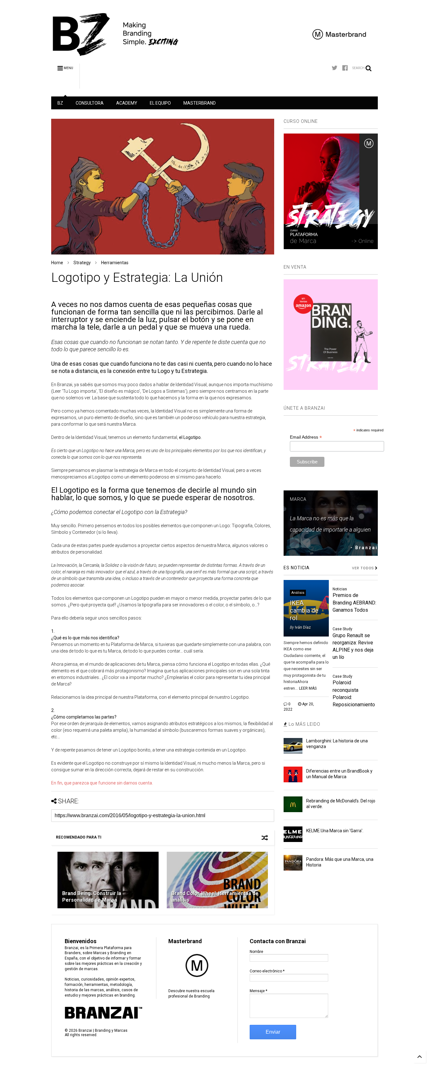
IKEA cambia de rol (304, 610)
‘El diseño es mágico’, (120, 391)
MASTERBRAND (199, 103)
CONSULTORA (90, 103)
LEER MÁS (308, 688)
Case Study (342, 629)
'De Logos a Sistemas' (163, 391)
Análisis (297, 593)
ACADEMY (126, 103)
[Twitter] (335, 68)
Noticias (340, 589)
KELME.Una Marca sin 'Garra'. (334, 830)
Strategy (82, 262)
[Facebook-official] (345, 68)
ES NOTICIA (297, 567)
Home (57, 262)
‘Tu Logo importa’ (79, 391)
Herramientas (114, 262)
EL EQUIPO (160, 103)
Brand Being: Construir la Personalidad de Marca (91, 896)
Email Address (306, 437)
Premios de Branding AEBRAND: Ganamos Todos (354, 602)
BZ (60, 103)
